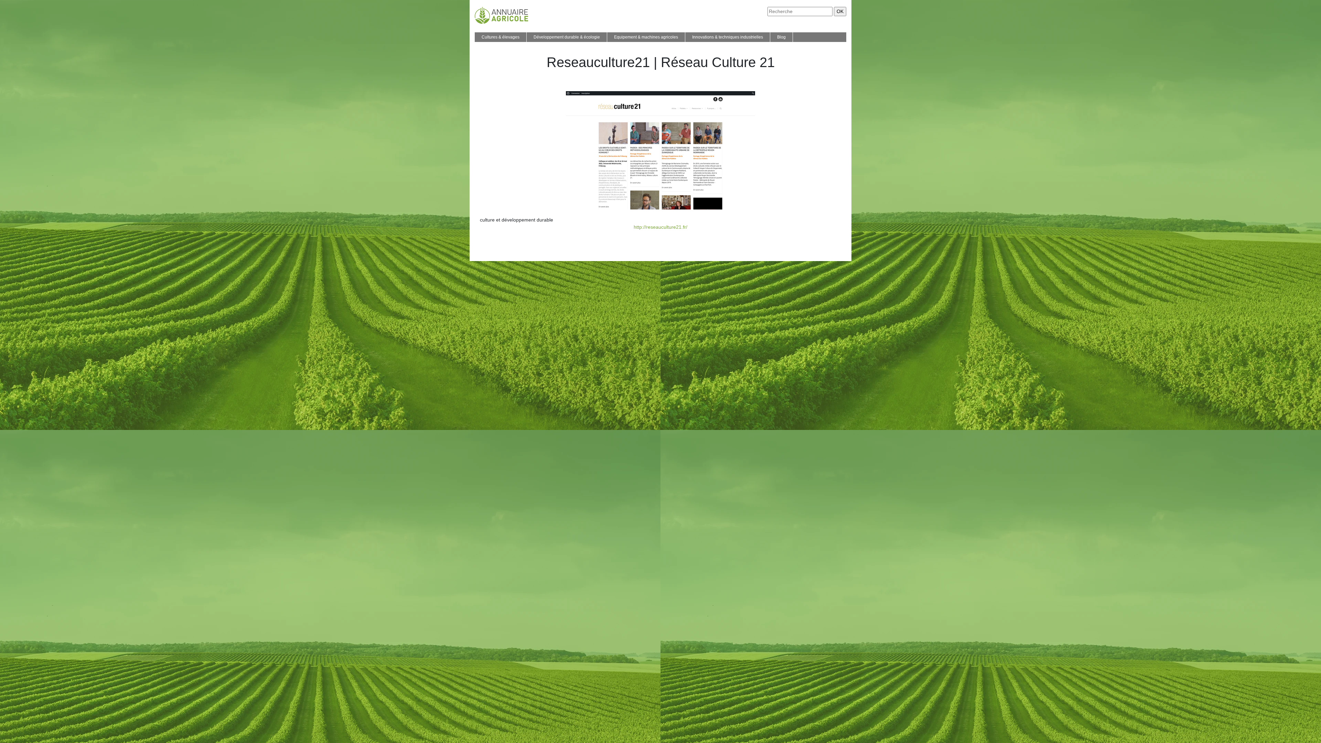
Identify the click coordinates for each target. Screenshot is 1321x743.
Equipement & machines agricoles (646, 37)
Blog (781, 37)
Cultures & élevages (500, 37)
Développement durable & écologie (567, 37)
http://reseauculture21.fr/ (660, 227)
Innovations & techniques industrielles (727, 37)
